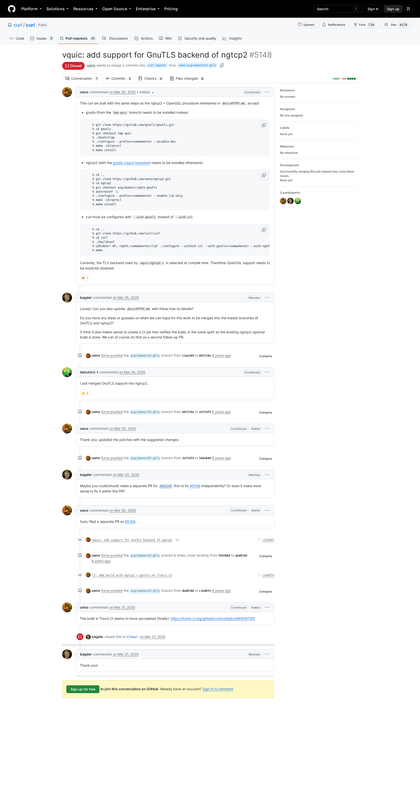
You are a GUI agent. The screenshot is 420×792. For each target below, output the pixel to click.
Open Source (114, 8)
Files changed (192, 78)
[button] (147, 92)
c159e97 (268, 540)
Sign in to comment (217, 689)
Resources (83, 8)
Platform (29, 8)
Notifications (336, 24)
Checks (155, 78)
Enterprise (146, 8)
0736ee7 (132, 637)
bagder (86, 297)
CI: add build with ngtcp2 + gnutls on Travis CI (132, 575)
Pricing (171, 8)
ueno (91, 65)
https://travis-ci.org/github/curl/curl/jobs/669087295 (213, 618)
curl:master (157, 65)
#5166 (195, 486)
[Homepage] (12, 9)
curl (18, 25)
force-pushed (112, 355)
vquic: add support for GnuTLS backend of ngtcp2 (132, 540)
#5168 (130, 521)
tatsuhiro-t (89, 372)
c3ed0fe (268, 575)
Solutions (55, 8)
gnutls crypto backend (131, 163)
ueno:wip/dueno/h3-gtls (197, 65)
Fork (366, 24)
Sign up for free (82, 689)
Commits (123, 78)
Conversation (86, 78)
